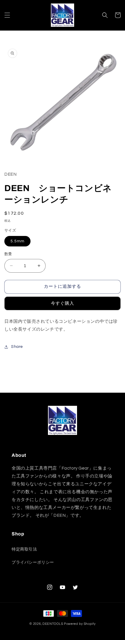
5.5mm (17, 241)
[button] (7, 15)
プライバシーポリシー (33, 562)
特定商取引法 (24, 549)
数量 (8, 254)
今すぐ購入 (62, 303)
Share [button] (17, 347)
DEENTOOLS (52, 623)
